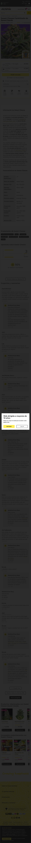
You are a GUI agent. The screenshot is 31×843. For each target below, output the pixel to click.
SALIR (22, 426)
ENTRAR (9, 426)
